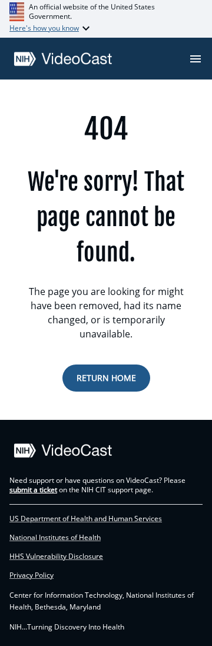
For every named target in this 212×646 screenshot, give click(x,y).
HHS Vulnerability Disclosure (56, 556)
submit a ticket (33, 490)
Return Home (106, 377)
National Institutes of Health (55, 537)
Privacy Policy (31, 575)
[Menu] (195, 59)
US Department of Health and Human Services (85, 519)
